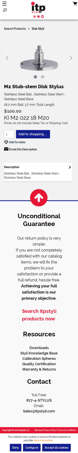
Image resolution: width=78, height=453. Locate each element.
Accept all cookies (56, 447)
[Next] (71, 58)
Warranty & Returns (39, 369)
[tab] (38, 172)
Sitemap (38, 430)
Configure (31, 447)
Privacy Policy (50, 430)
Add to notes (16, 142)
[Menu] (4, 3)
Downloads (39, 348)
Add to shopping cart (34, 134)
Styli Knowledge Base (39, 353)
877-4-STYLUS (39, 400)
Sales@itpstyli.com (39, 411)
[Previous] (7, 58)
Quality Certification (39, 364)
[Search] (4, 10)
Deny (15, 447)
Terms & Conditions (67, 430)
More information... (44, 440)
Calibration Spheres (39, 358)
